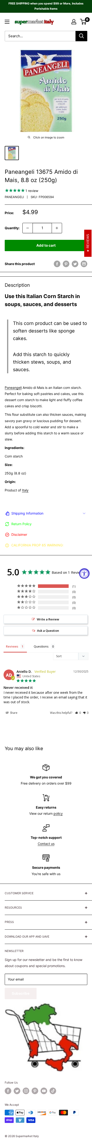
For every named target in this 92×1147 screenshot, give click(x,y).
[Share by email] (84, 264)
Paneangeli (14, 197)
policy (58, 813)
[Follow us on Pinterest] (35, 1091)
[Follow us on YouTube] (44, 1091)
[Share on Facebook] (57, 264)
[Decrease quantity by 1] (28, 228)
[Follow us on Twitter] (17, 1091)
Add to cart (46, 245)
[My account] (73, 21)
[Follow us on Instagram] (26, 1091)
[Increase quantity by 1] (57, 228)
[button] (78, 713)
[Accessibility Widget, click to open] (84, 573)
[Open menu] (7, 22)
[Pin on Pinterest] (66, 264)
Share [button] (13, 713)
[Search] (81, 36)
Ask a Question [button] (48, 630)
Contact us (46, 844)
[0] (83, 22)
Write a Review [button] (48, 619)
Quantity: (12, 228)
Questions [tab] (41, 646)
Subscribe (20, 993)
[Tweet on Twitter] (75, 264)
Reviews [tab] (12, 646)
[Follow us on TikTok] (53, 1091)
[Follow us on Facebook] (8, 1091)
